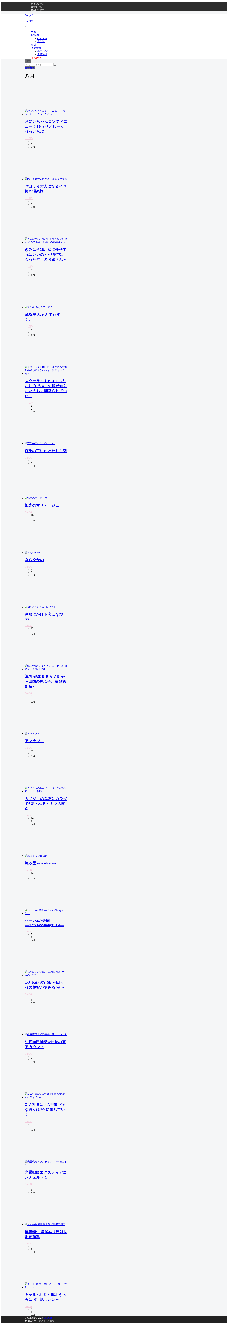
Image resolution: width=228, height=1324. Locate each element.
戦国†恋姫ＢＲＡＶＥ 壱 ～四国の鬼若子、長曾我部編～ (45, 681)
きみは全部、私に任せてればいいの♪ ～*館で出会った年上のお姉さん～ (46, 255)
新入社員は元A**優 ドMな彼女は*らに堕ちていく (45, 1110)
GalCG (28, 457)
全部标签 (30, 67)
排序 (28, 61)
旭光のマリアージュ (42, 505)
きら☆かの (34, 560)
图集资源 (36, 48)
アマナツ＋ (34, 741)
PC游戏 (35, 35)
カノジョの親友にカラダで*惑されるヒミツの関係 (46, 804)
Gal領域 (47, 1317)
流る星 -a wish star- (40, 863)
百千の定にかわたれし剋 (46, 451)
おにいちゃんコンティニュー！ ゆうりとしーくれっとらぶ (46, 126)
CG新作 (29, 138)
